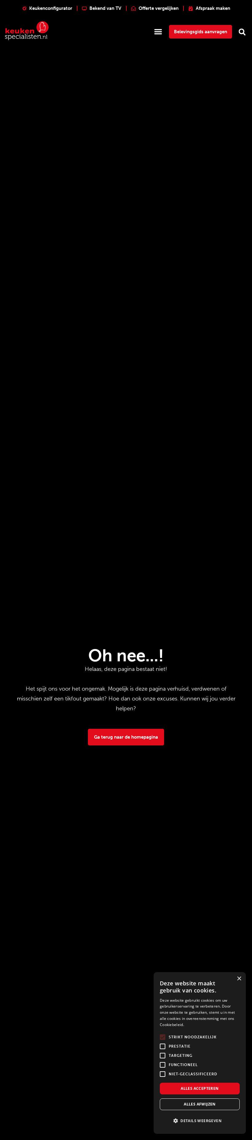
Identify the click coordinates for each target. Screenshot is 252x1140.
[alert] (200, 1053)
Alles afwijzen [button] (200, 1104)
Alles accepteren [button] (200, 1088)
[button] (158, 31)
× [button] (239, 978)
